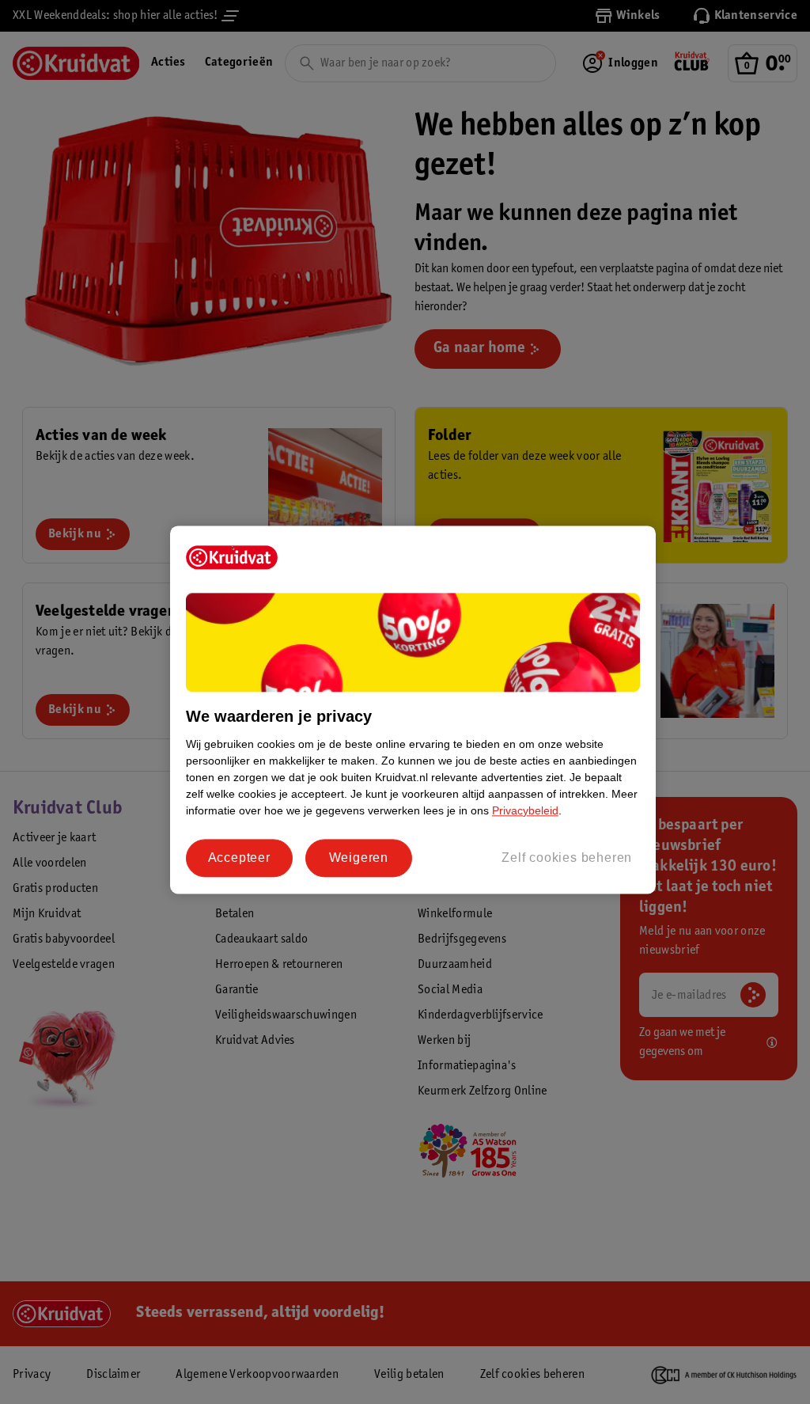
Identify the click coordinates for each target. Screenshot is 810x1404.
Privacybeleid (525, 810)
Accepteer (239, 857)
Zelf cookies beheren (567, 857)
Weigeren (358, 857)
